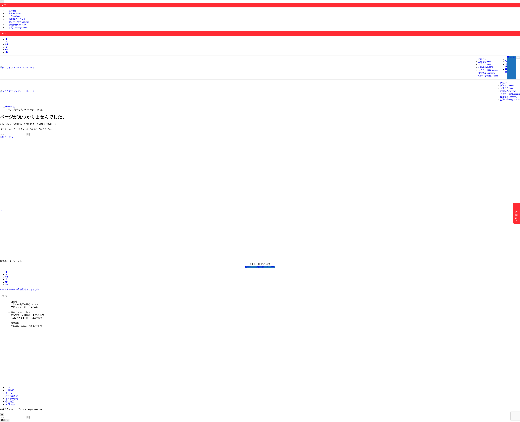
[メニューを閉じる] (2, 1)
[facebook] (6, 39)
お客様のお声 (11, 396)
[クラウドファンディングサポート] (17, 67)
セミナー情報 (11, 399)
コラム (8, 393)
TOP (7, 387)
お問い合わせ (18, 27)
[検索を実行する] (28, 134)
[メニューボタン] (518, 57)
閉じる (6, 420)
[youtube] (6, 49)
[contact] (6, 52)
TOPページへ (6, 137)
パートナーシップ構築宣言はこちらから (19, 289)
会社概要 (9, 401)
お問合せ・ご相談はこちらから (260, 267)
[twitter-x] (6, 42)
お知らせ (9, 390)
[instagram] (6, 44)
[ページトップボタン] (2, 414)
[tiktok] (6, 47)
